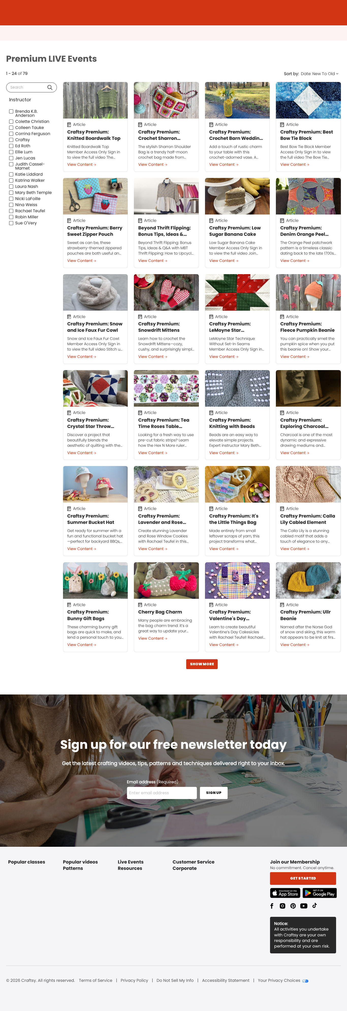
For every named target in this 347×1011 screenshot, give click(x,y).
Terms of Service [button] (95, 980)
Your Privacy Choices (279, 980)
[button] (49, 87)
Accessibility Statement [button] (225, 980)
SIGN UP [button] (214, 792)
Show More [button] (202, 664)
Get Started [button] (303, 878)
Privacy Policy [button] (134, 980)
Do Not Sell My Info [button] (175, 980)
